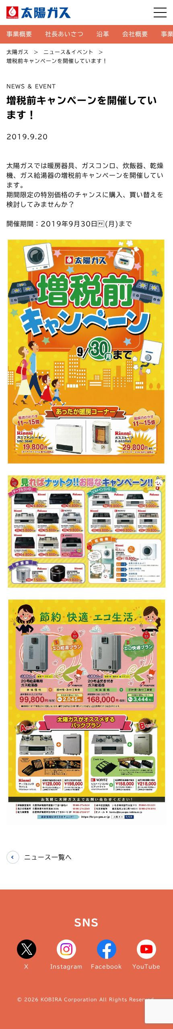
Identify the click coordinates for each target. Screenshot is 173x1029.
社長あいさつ (64, 34)
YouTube (146, 966)
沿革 (103, 34)
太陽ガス (17, 52)
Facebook (106, 966)
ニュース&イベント (68, 52)
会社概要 (135, 34)
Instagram (66, 966)
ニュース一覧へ (48, 857)
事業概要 (19, 34)
